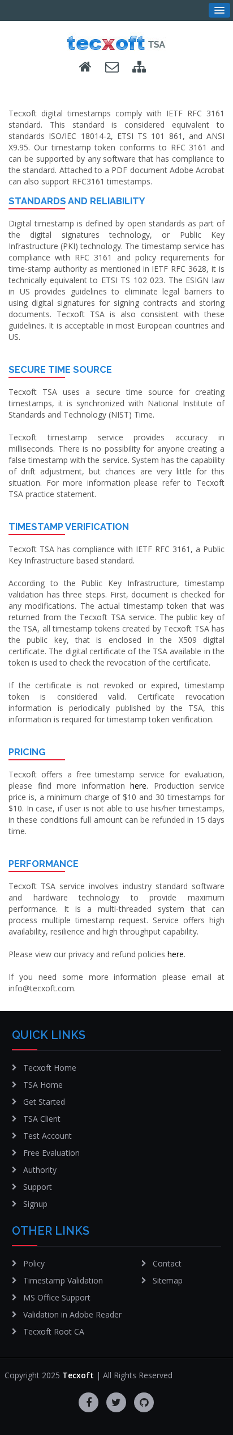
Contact (167, 1263)
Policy (34, 1263)
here (138, 785)
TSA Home (43, 1084)
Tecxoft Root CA (53, 1331)
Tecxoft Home (49, 1067)
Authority (40, 1169)
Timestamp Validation (63, 1280)
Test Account (47, 1135)
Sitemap (168, 1280)
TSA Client (42, 1118)
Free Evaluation (51, 1152)
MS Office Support (56, 1297)
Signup (35, 1203)
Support (37, 1186)
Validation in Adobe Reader (72, 1314)
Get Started (44, 1101)
